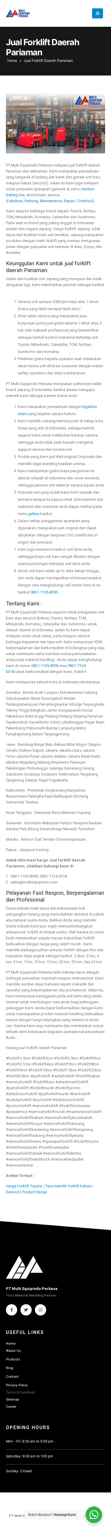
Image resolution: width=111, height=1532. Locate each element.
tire (22, 195)
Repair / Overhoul (78, 201)
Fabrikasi (15, 201)
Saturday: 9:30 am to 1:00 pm (29, 1456)
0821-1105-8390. (44, 592)
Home (12, 60)
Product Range (34, 1192)
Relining (31, 201)
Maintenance (51, 201)
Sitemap (12, 1399)
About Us (13, 1351)
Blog (9, 1368)
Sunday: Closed (19, 1471)
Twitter (26, 1310)
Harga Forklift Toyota (24, 1186)
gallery (33, 513)
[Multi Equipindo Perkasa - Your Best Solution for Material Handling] (18, 13)
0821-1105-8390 (45, 665)
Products (13, 1359)
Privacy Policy (17, 1385)
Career (11, 1406)
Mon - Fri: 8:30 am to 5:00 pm (29, 1441)
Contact (12, 1376)
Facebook (11, 1310)
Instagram (40, 1310)
